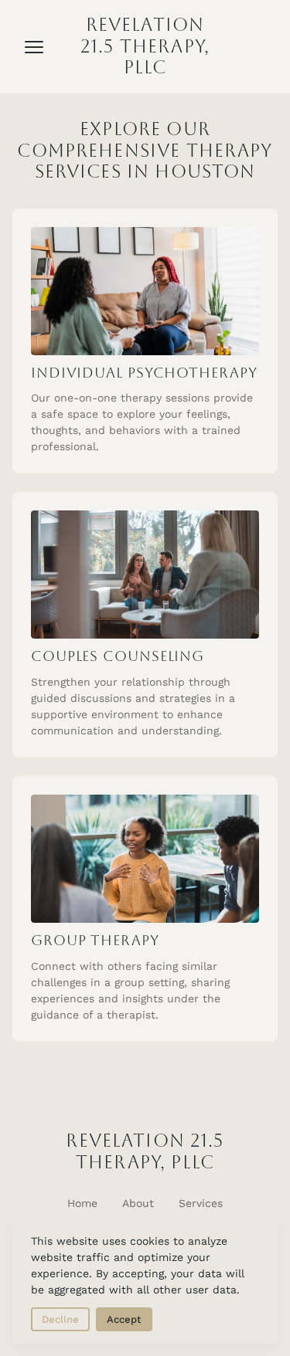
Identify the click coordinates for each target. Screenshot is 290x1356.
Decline (60, 1319)
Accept (124, 1319)
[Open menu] (34, 47)
